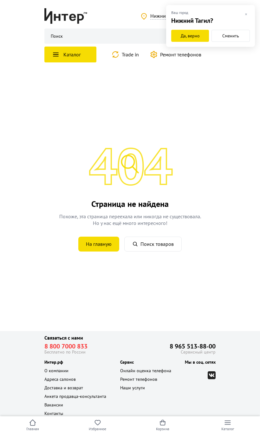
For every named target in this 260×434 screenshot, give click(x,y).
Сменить (230, 36)
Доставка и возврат (63, 388)
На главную (99, 244)
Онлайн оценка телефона (145, 370)
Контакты (53, 413)
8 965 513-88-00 (193, 346)
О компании (56, 370)
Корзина (162, 428)
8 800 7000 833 (66, 346)
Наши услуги (132, 388)
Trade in (130, 54)
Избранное (97, 428)
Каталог (227, 428)
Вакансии (53, 405)
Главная (32, 428)
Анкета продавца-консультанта (75, 396)
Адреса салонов (60, 379)
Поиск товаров (157, 244)
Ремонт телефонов (180, 54)
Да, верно (190, 36)
